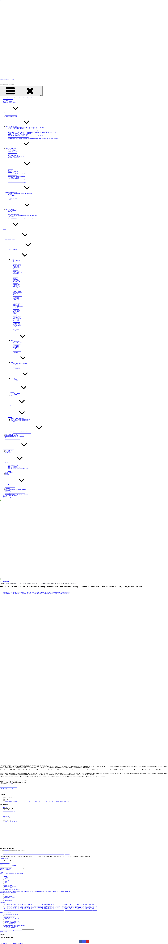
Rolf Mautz (15, 313)
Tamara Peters (16, 278)
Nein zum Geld (11, 172)
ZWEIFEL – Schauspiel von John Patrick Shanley (18, 137)
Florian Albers (16, 297)
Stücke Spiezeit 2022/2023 (10, 148)
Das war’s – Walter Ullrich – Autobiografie (22, 433)
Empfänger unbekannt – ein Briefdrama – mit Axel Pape (19, 180)
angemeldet (6, 850)
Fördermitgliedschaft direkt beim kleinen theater (15, 493)
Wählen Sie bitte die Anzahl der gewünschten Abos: (11, 930)
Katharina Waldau (17, 291)
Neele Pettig (15, 279)
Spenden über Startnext (10, 487)
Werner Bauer (16, 345)
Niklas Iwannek (16, 310)
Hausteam (10, 417)
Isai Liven (15, 312)
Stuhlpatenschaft (8, 488)
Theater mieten (8, 452)
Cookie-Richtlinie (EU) (13, 465)
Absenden (2, 934)
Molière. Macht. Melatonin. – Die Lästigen (17, 182)
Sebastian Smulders (17, 324)
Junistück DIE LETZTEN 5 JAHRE (11, 926)
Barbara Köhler (16, 271)
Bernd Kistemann (16, 367)
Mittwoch (6, 878)
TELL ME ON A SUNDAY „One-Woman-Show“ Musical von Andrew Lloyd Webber (26, 135)
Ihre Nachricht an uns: (4, 931)
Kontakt (7, 474)
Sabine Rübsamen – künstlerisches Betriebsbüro (20, 420)
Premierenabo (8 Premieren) (10, 887)
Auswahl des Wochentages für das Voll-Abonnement (11, 873)
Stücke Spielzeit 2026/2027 (11, 113)
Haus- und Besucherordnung (14, 467)
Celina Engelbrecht (17, 264)
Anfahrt (6, 473)
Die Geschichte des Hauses (11, 434)
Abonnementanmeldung (5, 863)
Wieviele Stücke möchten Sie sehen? (8, 892)
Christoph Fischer (16, 364)
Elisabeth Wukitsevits (17, 292)
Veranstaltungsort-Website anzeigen (10, 821)
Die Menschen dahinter (10, 239)
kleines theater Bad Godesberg (6, 81)
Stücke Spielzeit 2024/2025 (11, 116)
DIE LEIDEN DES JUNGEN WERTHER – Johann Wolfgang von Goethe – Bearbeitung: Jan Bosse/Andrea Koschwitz (33, 132)
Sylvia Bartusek (16, 260)
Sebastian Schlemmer (17, 320)
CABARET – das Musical (13, 151)
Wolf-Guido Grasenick (18, 306)
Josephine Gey (16, 266)
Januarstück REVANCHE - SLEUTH (12, 919)
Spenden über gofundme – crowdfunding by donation (16, 494)
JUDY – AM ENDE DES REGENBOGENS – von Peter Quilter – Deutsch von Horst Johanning (28, 131)
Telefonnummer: (4, 871)
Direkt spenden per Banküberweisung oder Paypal (15, 489)
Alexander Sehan (16, 323)
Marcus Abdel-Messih (17, 296)
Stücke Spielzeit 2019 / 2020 (11, 209)
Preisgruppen (3, 902)
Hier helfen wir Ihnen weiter (8, 449)
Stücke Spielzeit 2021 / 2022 (11, 167)
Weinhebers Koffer (12, 150)
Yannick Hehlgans (17, 307)
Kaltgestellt (10, 169)
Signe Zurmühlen (16, 294)
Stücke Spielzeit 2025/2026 (11, 115)
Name (1, 864)
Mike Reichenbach (17, 318)
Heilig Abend (10, 211)
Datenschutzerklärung (12, 466)
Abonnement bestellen (7, 101)
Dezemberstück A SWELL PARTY (11, 918)
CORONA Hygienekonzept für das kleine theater (18, 468)
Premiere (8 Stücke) (8, 900)
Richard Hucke (16, 309)
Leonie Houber (16, 267)
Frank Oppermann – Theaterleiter (20, 349)
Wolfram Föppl (16, 304)
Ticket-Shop (5, 100)
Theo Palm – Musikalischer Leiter (20, 363)
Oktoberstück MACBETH (9, 916)
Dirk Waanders (16, 329)
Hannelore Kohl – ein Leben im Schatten (16, 176)
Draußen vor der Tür (12, 213)
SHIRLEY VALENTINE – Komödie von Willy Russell (19, 133)
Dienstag (6, 877)
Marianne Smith (16, 287)
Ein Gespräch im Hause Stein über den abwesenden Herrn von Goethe (22, 215)
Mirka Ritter (15, 283)
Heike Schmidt (16, 285)
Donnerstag (6, 880)
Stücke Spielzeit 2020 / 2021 (11, 192)
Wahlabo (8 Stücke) (8, 896)
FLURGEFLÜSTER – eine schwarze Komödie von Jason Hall (21, 218)
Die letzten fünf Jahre (12, 198)
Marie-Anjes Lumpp (17, 274)
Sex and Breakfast (11, 149)
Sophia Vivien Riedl (17, 281)
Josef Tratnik (15, 326)
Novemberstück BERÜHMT (10, 917)
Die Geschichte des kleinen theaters (12, 435)
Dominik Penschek (17, 316)
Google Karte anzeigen (18, 818)
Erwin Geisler (16, 305)
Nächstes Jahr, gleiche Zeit (13, 214)
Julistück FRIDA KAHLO (9, 927)
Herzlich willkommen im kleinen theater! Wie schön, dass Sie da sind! (17, 97)
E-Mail (2, 872)
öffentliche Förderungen (10, 491)
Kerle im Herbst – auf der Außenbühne (16, 156)
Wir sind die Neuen (12, 210)
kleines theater (6, 807)
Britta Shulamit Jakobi (17, 272)
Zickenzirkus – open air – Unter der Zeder (16, 179)
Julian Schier (15, 352)
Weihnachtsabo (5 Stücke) (9, 897)
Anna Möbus (16, 275)
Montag (5, 876)
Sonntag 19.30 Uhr (8, 885)
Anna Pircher (16, 280)
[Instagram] (84, 941)
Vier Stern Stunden (12, 216)
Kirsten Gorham (16, 406)
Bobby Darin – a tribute (13, 171)
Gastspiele (7, 451)
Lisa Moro (15, 379)
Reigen (9, 199)
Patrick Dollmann (16, 303)
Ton (11, 405)
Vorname (14, 865)
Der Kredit (10, 170)
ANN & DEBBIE (11, 195)
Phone (1, 932)
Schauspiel (12, 259)
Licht (11, 382)
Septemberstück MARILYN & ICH (11, 914)
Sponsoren (7, 490)
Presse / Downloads (9, 472)
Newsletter (5, 496)
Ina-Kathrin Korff (16, 344)
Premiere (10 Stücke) (8, 898)
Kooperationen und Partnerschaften (12, 439)
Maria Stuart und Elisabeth (13, 177)
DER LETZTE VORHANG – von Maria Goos (18, 134)
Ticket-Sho (10, 783)
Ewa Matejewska (16, 368)
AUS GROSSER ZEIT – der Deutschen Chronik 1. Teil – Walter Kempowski (24, 129)
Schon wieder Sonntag (12, 175)
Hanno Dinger (16, 301)
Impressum (10, 469)
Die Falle (10, 194)
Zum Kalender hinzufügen (9, 788)
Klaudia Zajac (16, 293)
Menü (41, 95)
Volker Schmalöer (17, 351)
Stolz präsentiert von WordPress (16, 943)
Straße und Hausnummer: (5, 868)
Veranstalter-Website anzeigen (9, 811)
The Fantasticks (11, 196)
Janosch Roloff (16, 319)
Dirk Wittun (15, 330)
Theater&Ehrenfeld (7, 497)
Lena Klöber (15, 270)
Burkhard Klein (16, 393)
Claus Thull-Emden (17, 325)
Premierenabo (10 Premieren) (10, 886)
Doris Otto (15, 277)
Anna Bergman (16, 261)
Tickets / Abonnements (10, 450)
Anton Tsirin (15, 328)
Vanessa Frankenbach (17, 265)
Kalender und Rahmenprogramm (9, 102)
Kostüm (12, 392)
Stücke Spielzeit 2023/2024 (11, 126)
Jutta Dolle (15, 262)
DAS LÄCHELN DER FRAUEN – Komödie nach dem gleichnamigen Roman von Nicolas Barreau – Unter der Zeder (33, 138)
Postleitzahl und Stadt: (5, 869)
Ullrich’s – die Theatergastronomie (10, 495)
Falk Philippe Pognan (17, 317)
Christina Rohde (16, 284)
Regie (11, 340)
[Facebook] (80, 941)
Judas (9, 154)
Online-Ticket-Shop (4, 858)
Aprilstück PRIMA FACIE (9, 923)
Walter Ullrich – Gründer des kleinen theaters (19, 431)
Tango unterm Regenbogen (13, 178)
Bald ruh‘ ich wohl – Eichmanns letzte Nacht (17, 173)
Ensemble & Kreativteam (13, 249)
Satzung (9, 471)
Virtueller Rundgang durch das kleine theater (14, 436)
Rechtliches (7, 462)
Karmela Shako (16, 286)
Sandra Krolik (16, 273)
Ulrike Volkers (16, 290)
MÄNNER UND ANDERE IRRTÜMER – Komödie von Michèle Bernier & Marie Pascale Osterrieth (29, 128)
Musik (11, 362)
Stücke (4, 112)
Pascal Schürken (16, 322)
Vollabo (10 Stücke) (8, 895)
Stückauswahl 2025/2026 (5, 912)
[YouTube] (87, 941)
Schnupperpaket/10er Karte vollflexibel (12, 889)
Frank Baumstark (16, 300)
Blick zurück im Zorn (12, 153)
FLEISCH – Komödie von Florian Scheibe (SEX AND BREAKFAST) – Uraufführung (26, 127)
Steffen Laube (16, 347)
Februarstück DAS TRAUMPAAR (11, 921)
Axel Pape (15, 314)
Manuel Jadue (16, 311)
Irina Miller (15, 348)
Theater (4, 229)
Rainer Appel (16, 298)
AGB (9, 464)
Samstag (5, 882)
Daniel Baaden (16, 299)
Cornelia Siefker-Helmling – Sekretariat (18, 421)
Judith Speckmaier (17, 288)
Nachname (14, 866)
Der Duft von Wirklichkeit (13, 155)
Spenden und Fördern (7, 484)
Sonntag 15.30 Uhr (8, 883)
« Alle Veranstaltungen (4, 581)
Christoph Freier (16, 365)
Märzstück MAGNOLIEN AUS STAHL (12, 922)
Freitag (5, 881)
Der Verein (7, 437)
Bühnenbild (12, 378)
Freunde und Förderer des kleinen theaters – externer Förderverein (19, 485)
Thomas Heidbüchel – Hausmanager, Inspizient (20, 419)
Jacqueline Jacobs (16, 268)
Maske (11, 395)
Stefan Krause (16, 346)
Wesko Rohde (16, 380)
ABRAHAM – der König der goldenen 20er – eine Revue (20, 193)
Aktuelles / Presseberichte (8, 99)
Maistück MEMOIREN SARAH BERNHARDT (14, 925)
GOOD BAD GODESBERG (14, 157)
